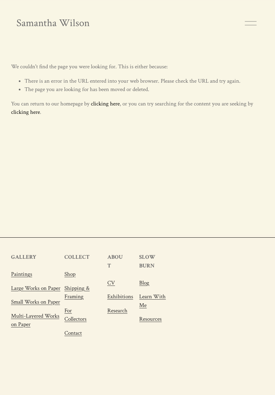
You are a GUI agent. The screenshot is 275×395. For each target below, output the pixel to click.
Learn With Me (152, 301)
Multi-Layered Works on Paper (35, 320)
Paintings (21, 274)
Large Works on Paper (35, 288)
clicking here (105, 103)
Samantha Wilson (53, 23)
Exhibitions (120, 296)
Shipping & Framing (77, 292)
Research (117, 310)
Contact (73, 333)
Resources (150, 319)
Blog (144, 283)
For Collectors (75, 315)
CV (111, 283)
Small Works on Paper (35, 302)
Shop (69, 274)
